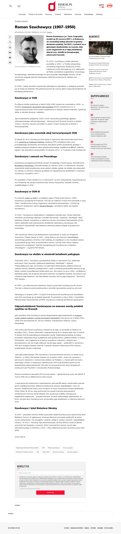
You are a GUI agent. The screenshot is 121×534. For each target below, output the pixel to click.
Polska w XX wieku (36, 14)
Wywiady (22, 14)
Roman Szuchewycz (54, 448)
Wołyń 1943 (45, 452)
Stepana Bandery (46, 206)
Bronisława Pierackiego (24, 165)
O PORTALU (66, 528)
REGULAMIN (100, 528)
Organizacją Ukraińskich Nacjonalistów (38, 107)
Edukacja (99, 14)
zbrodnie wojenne (72, 452)
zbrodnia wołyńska (58, 452)
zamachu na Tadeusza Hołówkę (31, 142)
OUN (43, 448)
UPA (37, 452)
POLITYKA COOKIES (108, 528)
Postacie (58, 14)
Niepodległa (88, 14)
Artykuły (78, 14)
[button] (85, 506)
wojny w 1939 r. (31, 198)
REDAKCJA (87, 528)
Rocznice (48, 14)
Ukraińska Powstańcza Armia (24, 452)
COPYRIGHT (93, 528)
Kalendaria (68, 14)
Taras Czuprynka (68, 448)
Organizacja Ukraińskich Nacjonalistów (27, 448)
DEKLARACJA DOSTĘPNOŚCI (77, 528)
